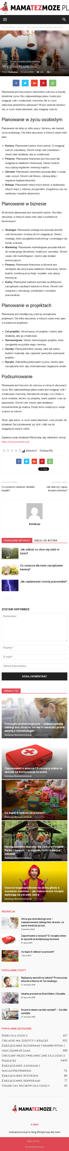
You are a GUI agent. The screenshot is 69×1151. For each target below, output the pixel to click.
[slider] (12, 450)
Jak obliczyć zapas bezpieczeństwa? (56, 488)
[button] (64, 19)
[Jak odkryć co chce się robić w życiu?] (10, 553)
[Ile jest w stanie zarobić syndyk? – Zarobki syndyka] (10, 1014)
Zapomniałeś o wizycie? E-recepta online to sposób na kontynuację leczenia (33, 770)
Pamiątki (9, 1061)
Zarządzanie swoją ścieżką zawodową (25, 61)
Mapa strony (33, 1141)
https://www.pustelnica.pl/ (15, 441)
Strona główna (8, 27)
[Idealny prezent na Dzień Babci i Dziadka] (10, 998)
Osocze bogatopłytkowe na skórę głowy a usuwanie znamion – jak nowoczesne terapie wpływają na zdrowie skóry (34, 891)
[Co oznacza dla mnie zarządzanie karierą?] (10, 569)
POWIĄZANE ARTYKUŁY (17, 540)
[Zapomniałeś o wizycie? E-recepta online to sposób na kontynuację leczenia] (34, 759)
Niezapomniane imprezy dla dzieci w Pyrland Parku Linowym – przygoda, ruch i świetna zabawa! (34, 850)
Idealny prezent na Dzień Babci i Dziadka (43, 993)
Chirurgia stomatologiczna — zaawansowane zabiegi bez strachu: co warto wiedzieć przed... (42, 922)
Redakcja (13, 72)
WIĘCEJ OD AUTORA (45, 540)
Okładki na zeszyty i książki (25, 1041)
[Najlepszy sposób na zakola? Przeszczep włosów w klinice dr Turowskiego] (10, 981)
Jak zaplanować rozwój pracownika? (43, 581)
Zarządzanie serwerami (21, 1081)
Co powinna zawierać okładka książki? (18, 488)
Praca (5, 61)
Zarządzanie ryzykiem (20, 1076)
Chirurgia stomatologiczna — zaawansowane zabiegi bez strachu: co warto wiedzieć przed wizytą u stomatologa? (34, 727)
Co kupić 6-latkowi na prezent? (25, 812)
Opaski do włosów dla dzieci (26, 1086)
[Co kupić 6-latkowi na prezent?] (34, 800)
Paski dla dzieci (14, 1036)
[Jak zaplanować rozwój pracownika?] (10, 585)
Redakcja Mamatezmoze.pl (18, 735)
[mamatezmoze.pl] (34, 8)
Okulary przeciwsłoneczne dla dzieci (33, 1056)
